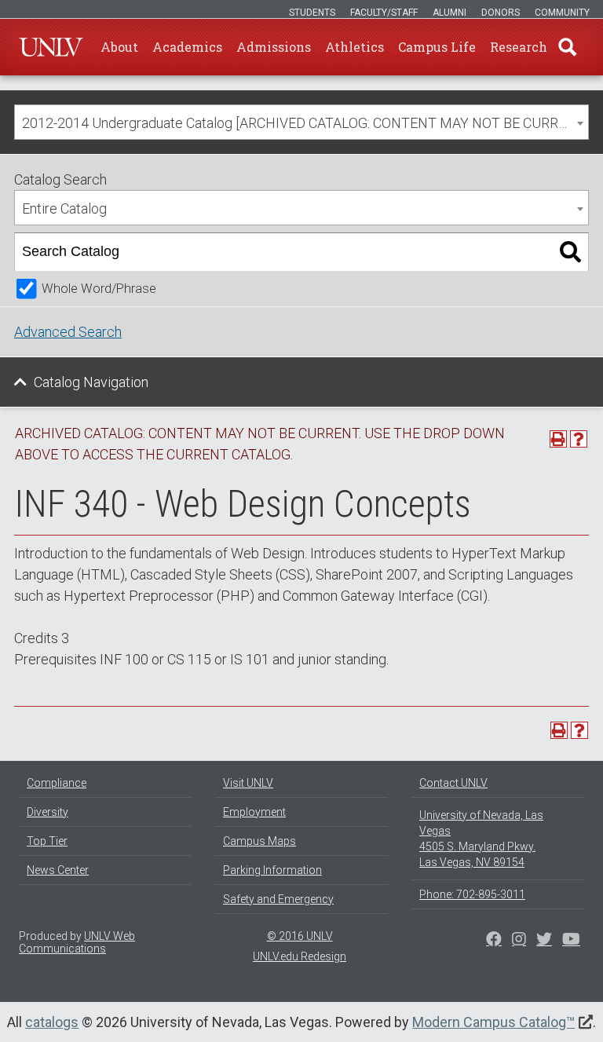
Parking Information (272, 870)
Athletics (354, 46)
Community (562, 12)
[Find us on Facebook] (494, 940)
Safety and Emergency (278, 899)
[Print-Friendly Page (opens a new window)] (558, 439)
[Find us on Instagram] (544, 940)
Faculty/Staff (384, 12)
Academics (187, 46)
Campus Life (437, 46)
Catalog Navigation (91, 382)
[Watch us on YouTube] (571, 940)
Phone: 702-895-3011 (472, 894)
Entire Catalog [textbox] (64, 208)
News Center (58, 870)
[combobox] (301, 122)
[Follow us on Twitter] (519, 940)
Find (567, 47)
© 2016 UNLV (300, 936)
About (119, 46)
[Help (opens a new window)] (578, 439)
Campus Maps (259, 841)
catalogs (52, 1022)
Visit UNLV (248, 783)
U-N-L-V (51, 47)
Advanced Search (68, 332)
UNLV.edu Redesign (299, 956)
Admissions (273, 46)
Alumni (449, 12)
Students (312, 12)
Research (518, 46)
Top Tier (47, 841)
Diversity (47, 812)
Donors (500, 12)
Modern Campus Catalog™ (493, 1022)
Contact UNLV (453, 783)
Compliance (56, 783)
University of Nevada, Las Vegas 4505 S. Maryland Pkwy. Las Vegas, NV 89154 (481, 838)
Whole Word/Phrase (99, 288)
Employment (254, 812)
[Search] (570, 252)
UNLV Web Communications (77, 942)
